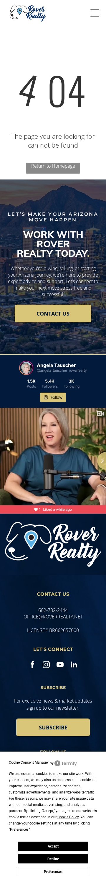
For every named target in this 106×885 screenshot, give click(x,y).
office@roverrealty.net (53, 616)
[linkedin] (73, 665)
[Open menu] (94, 13)
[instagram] (46, 665)
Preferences (53, 872)
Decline (53, 859)
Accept (53, 846)
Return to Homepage (53, 166)
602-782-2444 (53, 610)
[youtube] (59, 665)
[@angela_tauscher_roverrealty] (26, 368)
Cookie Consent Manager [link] (29, 762)
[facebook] (32, 665)
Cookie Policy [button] (68, 817)
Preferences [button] (19, 829)
